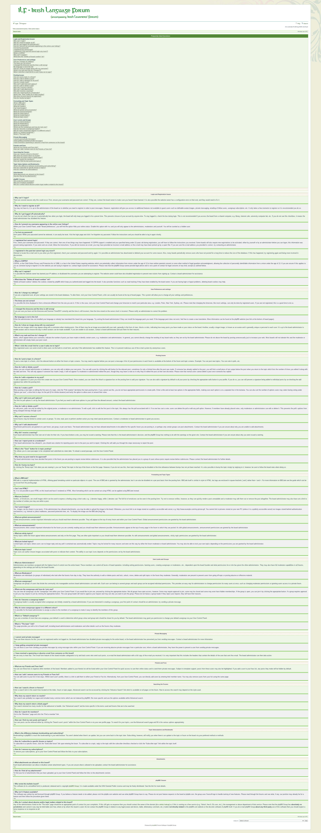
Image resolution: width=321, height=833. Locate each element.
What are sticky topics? (21, 113)
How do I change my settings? (24, 61)
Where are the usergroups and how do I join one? (30, 127)
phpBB (154, 825)
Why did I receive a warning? (23, 91)
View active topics (33, 28)
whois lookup (164, 804)
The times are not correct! (22, 63)
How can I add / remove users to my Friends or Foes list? (33, 149)
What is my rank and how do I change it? (27, 70)
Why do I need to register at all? (24, 42)
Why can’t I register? (20, 55)
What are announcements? (23, 112)
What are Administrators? (22, 122)
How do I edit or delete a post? (24, 79)
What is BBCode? (20, 103)
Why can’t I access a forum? (23, 87)
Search (305, 23)
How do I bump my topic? (22, 98)
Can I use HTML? (19, 105)
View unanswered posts (20, 28)
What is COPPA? (19, 53)
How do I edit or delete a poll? (24, 86)
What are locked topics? (22, 115)
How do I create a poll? (21, 82)
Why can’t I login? (20, 41)
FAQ (298, 23)
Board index (17, 31)
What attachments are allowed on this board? (29, 174)
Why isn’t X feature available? (24, 183)
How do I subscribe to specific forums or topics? (30, 168)
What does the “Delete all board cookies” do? (29, 57)
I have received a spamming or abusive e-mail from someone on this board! (39, 142)
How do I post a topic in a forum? (25, 77)
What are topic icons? (21, 117)
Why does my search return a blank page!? (28, 157)
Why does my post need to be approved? (27, 96)
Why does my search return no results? (27, 156)
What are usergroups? (21, 125)
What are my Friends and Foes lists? (26, 147)
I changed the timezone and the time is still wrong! (30, 65)
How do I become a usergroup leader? (27, 129)
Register (23, 23)
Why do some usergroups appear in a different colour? (32, 130)
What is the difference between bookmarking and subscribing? (35, 166)
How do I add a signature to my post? (26, 80)
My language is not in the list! (23, 67)
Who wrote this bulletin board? (24, 181)
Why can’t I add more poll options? (25, 84)
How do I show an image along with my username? (31, 68)
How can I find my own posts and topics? (27, 161)
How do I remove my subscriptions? (26, 169)
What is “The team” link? (22, 134)
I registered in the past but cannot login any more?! (31, 51)
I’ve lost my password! (21, 48)
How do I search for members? (24, 159)
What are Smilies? (20, 106)
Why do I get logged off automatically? (26, 44)
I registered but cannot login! (23, 50)
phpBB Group (74, 786)
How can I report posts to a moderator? (27, 93)
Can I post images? (20, 108)
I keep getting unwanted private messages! (28, 141)
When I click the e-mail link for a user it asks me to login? (33, 72)
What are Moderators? (21, 123)
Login (16, 23)
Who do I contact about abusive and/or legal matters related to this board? (39, 184)
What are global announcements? (25, 110)
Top (15, 202)
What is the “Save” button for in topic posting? (29, 94)
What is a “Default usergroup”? (24, 132)
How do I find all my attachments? (25, 176)
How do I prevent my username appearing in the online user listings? (37, 46)
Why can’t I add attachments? (23, 89)
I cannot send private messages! (24, 139)
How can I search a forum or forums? (26, 154)
